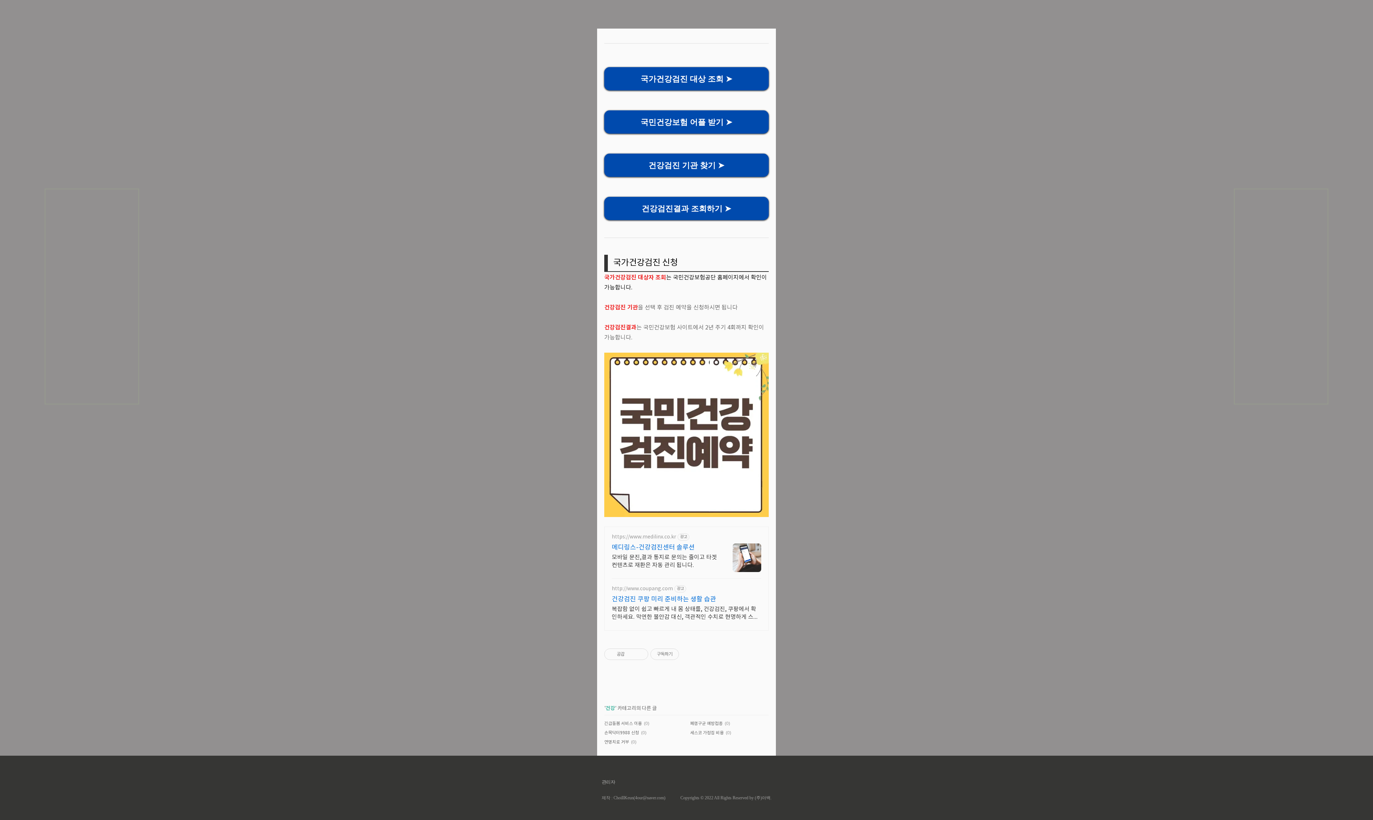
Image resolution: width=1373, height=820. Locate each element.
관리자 (609, 782)
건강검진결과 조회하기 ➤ (686, 208)
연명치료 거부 (616, 742)
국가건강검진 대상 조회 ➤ (686, 78)
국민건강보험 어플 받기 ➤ (686, 122)
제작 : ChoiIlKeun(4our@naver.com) (633, 797)
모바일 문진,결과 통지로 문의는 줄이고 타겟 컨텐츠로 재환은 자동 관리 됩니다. (664, 561)
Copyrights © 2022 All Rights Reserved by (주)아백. (726, 797)
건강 (610, 708)
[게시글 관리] (640, 654)
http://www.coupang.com (642, 589)
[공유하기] (631, 654)
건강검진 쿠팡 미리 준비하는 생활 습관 (664, 599)
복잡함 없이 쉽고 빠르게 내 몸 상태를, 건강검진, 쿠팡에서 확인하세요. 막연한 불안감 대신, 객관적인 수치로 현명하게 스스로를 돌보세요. (685, 613)
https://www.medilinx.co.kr (644, 537)
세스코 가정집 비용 (707, 733)
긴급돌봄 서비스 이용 (623, 723)
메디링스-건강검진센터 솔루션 (653, 547)
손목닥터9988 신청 (621, 733)
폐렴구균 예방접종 (706, 723)
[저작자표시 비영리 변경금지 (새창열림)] (688, 654)
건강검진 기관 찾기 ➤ (686, 165)
